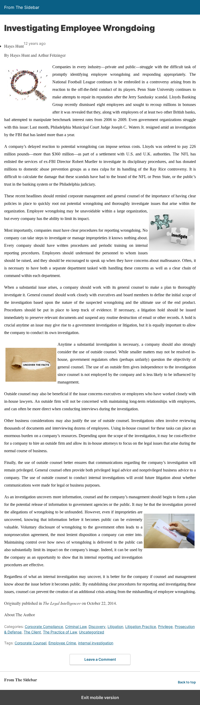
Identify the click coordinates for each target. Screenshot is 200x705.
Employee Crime (62, 643)
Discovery (97, 626)
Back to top (187, 682)
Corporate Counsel (30, 643)
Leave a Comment (100, 659)
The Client (32, 632)
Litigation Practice (140, 626)
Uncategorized (91, 632)
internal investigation (95, 643)
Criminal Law (75, 626)
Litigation (115, 626)
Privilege (165, 626)
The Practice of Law (60, 632)
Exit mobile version (100, 697)
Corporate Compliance (44, 626)
